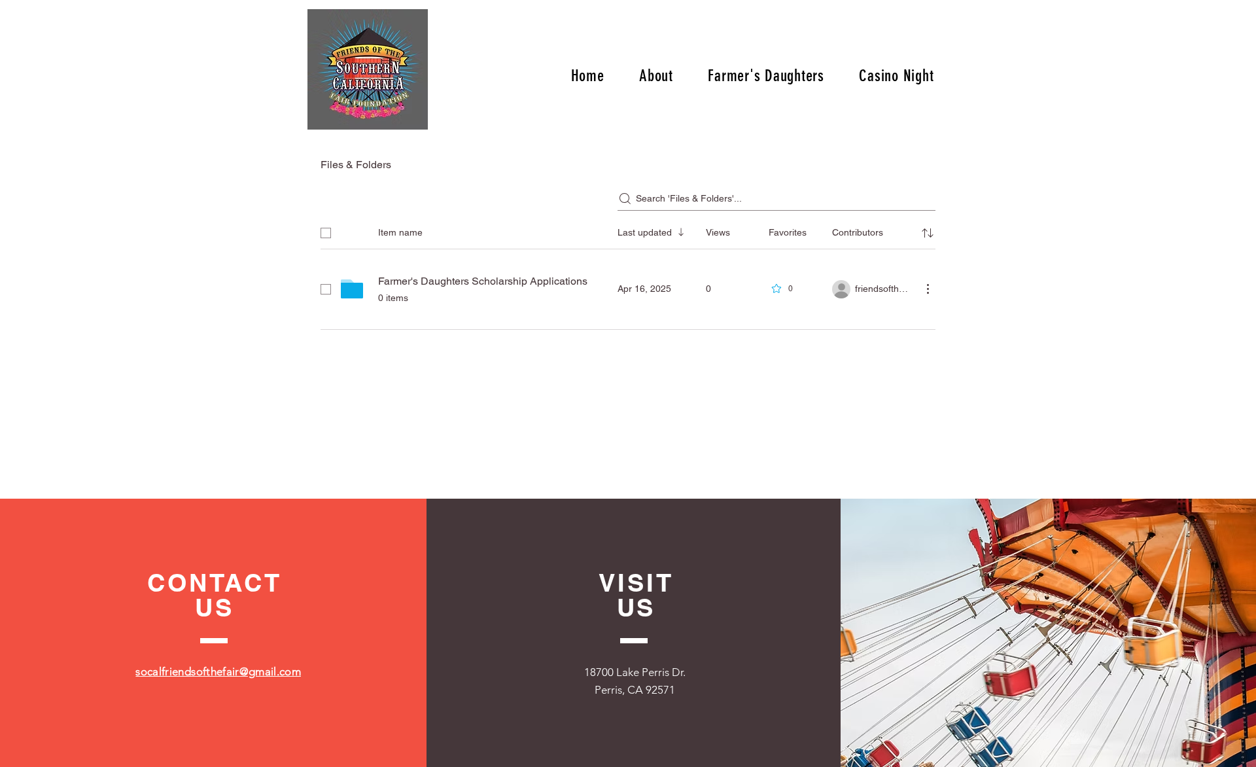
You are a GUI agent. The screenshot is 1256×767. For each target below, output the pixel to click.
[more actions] (927, 288)
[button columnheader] (927, 233)
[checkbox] (326, 233)
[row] (628, 230)
